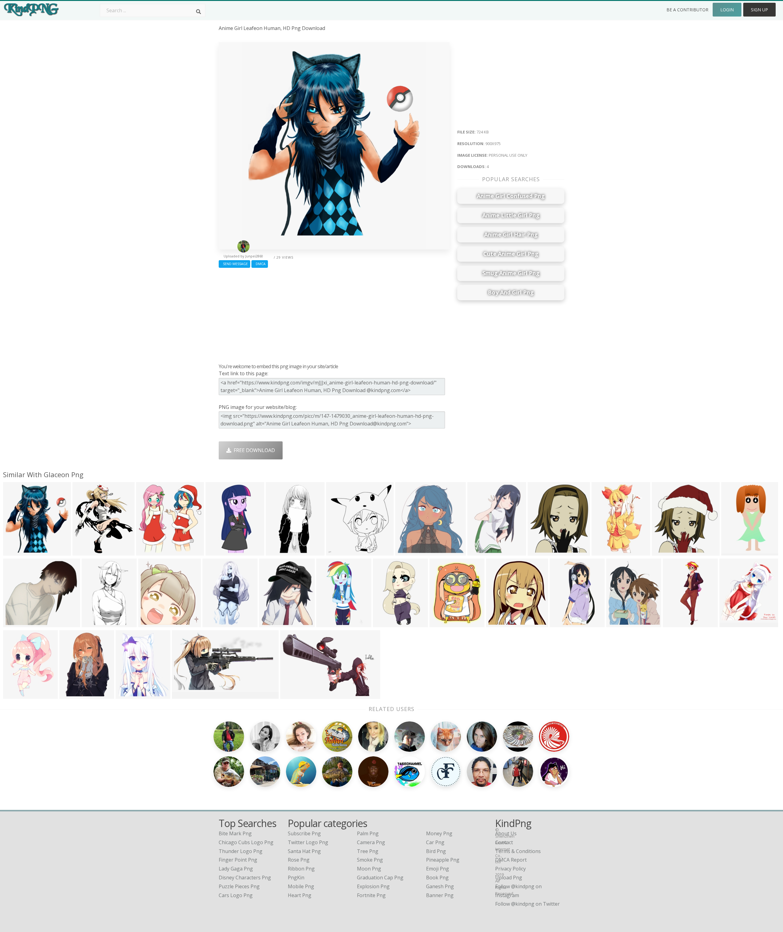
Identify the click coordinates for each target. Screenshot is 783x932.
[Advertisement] (334, 314)
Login (727, 10)
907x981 (337, 552)
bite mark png (235, 833)
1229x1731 (17, 695)
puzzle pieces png (239, 886)
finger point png (238, 859)
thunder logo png (240, 851)
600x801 (478, 552)
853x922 (147, 552)
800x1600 (675, 623)
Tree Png (367, 851)
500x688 (384, 623)
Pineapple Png (442, 859)
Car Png (435, 842)
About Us (506, 833)
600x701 (539, 552)
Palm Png (368, 833)
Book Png (437, 877)
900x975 (14, 552)
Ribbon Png (301, 868)
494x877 (277, 552)
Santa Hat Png (304, 851)
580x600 (406, 552)
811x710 (14, 623)
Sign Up (759, 10)
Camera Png (371, 842)
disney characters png (245, 877)
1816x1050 (186, 695)
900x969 (663, 552)
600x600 (149, 623)
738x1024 (329, 623)
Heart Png (299, 895)
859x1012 (85, 552)
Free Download (253, 450)
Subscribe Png (304, 833)
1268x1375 (733, 623)
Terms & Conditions (518, 851)
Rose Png (299, 859)
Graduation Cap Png (380, 877)
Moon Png (369, 868)
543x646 (440, 623)
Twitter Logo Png (308, 842)
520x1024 (562, 623)
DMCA (259, 263)
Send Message (234, 263)
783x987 (127, 695)
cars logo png (236, 895)
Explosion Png (373, 886)
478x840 (93, 623)
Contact (504, 842)
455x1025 (218, 552)
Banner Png (440, 895)
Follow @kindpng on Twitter (527, 903)
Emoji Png (437, 868)
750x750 (732, 552)
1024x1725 (605, 552)
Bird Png (436, 851)
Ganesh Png (440, 886)
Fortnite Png (371, 895)
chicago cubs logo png (246, 842)
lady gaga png (236, 868)
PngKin (296, 877)
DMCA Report (511, 859)
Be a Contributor (687, 10)
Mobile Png (301, 886)
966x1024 (498, 623)
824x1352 (215, 623)
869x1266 (72, 695)
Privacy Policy (510, 868)
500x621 (617, 623)
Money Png (439, 833)
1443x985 (292, 695)
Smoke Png (370, 859)
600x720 (270, 623)
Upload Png (508, 877)
